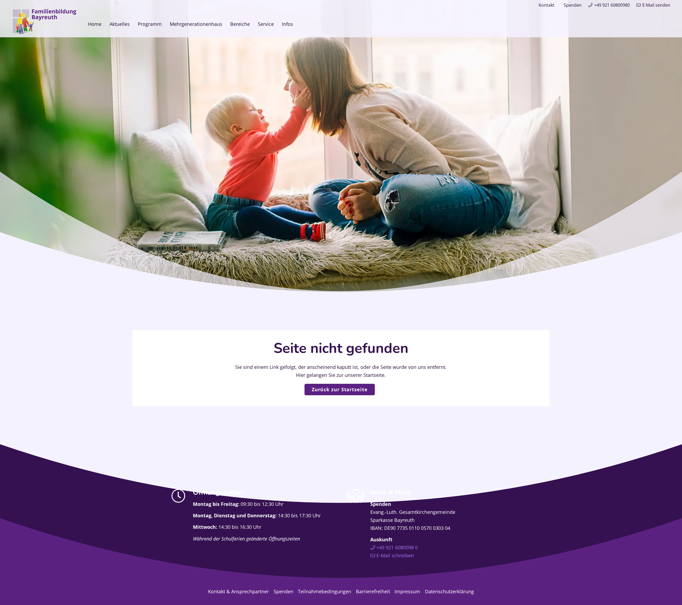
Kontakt (546, 5)
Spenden (573, 5)
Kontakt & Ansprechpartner (238, 591)
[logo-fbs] (44, 21)
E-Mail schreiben (395, 555)
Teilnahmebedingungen (324, 591)
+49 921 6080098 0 (397, 547)
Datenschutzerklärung (449, 591)
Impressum (407, 591)
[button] (297, 24)
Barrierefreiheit (373, 591)
